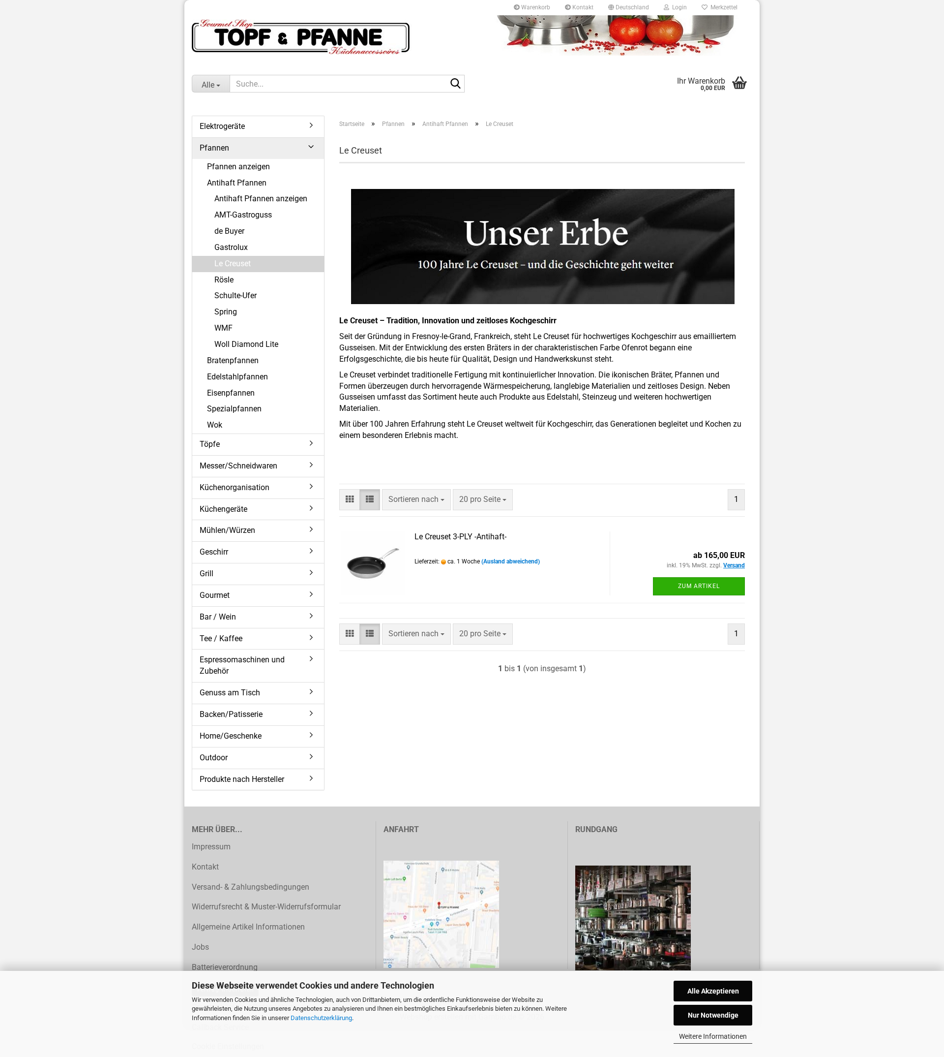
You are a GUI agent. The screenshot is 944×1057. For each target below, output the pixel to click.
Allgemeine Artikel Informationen (248, 927)
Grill (206, 573)
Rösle (224, 279)
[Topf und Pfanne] (472, 37)
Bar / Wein (218, 617)
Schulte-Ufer (235, 295)
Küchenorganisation (234, 487)
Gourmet (215, 595)
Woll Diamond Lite (246, 344)
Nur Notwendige (713, 1015)
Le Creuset (232, 263)
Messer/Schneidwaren (238, 465)
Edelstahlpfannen (237, 376)
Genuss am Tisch (230, 692)
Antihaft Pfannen (236, 182)
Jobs (200, 947)
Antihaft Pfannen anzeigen (260, 198)
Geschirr (214, 552)
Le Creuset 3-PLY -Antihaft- (460, 536)
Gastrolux (231, 247)
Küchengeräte (223, 509)
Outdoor (214, 757)
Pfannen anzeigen (238, 166)
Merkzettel (723, 7)
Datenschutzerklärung (321, 1018)
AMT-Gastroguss (243, 214)
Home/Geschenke (231, 736)
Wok (214, 425)
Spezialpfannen (234, 408)
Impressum (211, 846)
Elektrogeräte (222, 126)
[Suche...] (455, 84)
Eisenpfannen (231, 393)
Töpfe (210, 444)
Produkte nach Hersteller (242, 779)
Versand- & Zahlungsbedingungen (250, 887)
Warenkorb (535, 7)
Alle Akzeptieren (713, 991)
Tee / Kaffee (221, 638)
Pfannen (214, 148)
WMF (223, 328)
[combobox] (416, 499)
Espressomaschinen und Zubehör (242, 665)
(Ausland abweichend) (510, 561)
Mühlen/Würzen (227, 530)
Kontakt (582, 7)
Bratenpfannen (233, 360)
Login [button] (678, 7)
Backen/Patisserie (231, 714)
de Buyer (229, 231)
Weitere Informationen (713, 1036)
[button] (628, 7)
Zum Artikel (699, 586)
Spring (225, 311)
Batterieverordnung (225, 967)
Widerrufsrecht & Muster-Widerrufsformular (266, 906)
